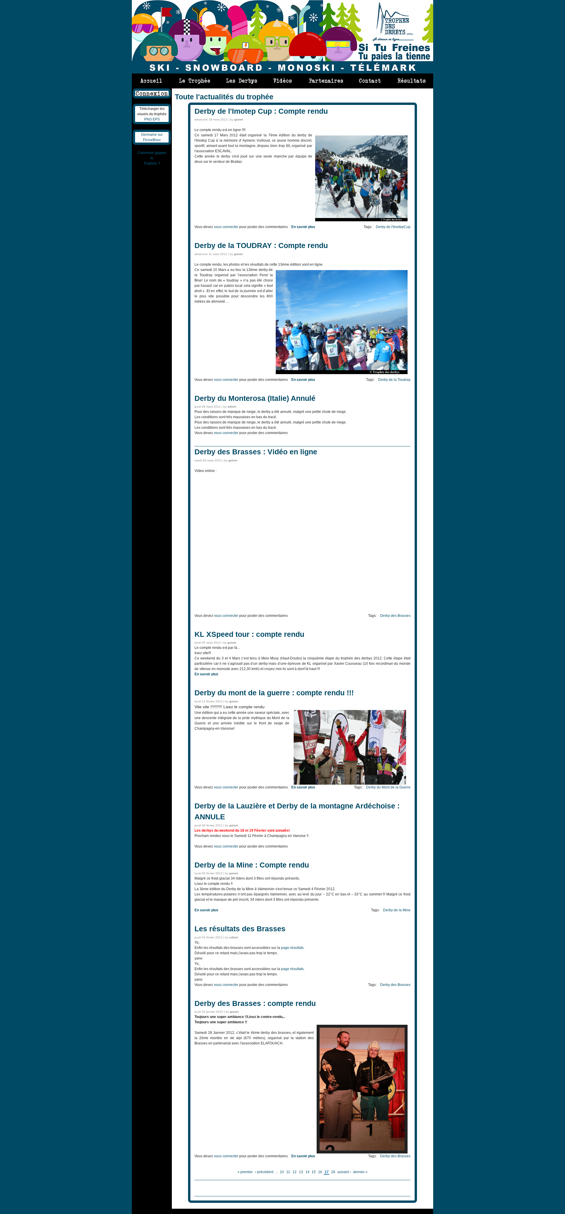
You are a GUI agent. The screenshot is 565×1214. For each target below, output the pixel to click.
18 (333, 1172)
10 (282, 1172)
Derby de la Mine (397, 910)
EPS (156, 119)
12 (295, 1172)
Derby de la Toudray (394, 380)
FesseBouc (152, 140)
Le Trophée (195, 78)
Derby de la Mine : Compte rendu (252, 865)
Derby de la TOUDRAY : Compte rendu (261, 245)
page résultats (292, 948)
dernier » (360, 1172)
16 (320, 1172)
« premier (245, 1172)
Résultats (409, 78)
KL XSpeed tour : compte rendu (249, 634)
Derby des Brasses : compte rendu (255, 1003)
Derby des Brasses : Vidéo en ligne (256, 452)
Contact (370, 78)
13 (301, 1172)
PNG (148, 119)
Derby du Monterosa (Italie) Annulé (255, 398)
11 (288, 1172)
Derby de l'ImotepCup (393, 227)
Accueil (152, 78)
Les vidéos (283, 78)
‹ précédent (264, 1172)
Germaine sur (152, 135)
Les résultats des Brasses (240, 929)
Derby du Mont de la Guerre (388, 787)
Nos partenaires (326, 78)
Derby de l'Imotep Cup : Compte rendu (261, 111)
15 (314, 1172)
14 (307, 1172)
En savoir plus (303, 227)
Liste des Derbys (241, 78)
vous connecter (226, 227)
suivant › (344, 1172)
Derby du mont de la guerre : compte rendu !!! (274, 693)
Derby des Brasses (395, 616)
